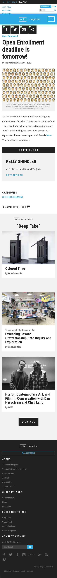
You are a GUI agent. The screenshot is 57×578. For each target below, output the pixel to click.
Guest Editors (8, 473)
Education (6, 506)
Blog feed (6, 517)
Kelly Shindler (21, 161)
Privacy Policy (38, 567)
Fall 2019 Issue (9, 2)
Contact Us (7, 482)
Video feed (7, 522)
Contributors (6, 10)
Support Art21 (46, 6)
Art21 (4, 7)
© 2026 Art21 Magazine (11, 571)
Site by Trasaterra (27, 571)
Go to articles (14, 175)
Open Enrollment (10, 36)
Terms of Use (49, 567)
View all (28, 421)
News (4, 502)
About (9, 7)
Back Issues (6, 13)
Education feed (8, 526)
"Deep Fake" (23, 2)
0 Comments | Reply (14, 206)
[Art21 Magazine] (29, 17)
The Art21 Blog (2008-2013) (14, 469)
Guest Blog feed (9, 531)
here (49, 135)
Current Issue (8, 498)
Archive (5, 478)
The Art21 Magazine (10, 465)
